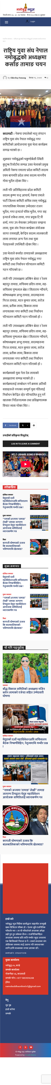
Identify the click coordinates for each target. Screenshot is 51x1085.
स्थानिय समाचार (7, 39)
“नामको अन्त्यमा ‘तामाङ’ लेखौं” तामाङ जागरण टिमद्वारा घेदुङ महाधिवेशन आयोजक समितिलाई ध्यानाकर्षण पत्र (14, 525)
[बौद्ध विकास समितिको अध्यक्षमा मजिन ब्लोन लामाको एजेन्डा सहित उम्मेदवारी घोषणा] (25, 668)
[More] (34, 425)
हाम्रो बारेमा (10, 1009)
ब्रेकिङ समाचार (8, 495)
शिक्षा (4, 539)
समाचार (5, 685)
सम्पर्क (8, 1014)
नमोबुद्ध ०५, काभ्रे (12, 965)
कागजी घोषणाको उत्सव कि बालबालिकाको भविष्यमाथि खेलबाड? (14, 546)
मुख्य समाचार (7, 515)
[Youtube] (31, 1047)
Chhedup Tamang (18, 78)
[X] (26, 1047)
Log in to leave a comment (25, 444)
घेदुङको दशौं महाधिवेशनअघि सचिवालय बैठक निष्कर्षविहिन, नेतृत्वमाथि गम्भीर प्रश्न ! (15, 503)
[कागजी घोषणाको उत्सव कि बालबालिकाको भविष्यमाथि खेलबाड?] (39, 547)
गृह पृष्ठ (8, 1005)
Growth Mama (30, 1055)
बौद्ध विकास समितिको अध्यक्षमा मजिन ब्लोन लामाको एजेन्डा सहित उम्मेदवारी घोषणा (24, 692)
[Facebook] (20, 1047)
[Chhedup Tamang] (5, 78)
